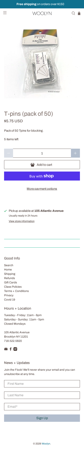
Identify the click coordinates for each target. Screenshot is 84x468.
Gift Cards (10, 282)
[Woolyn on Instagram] (15, 349)
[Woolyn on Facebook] (10, 349)
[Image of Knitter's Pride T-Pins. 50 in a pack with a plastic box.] (42, 60)
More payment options (42, 188)
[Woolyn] (42, 13)
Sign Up (42, 418)
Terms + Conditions (16, 291)
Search (8, 265)
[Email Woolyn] (6, 349)
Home (8, 269)
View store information (21, 221)
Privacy (8, 295)
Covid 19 (9, 299)
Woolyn (46, 443)
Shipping (9, 273)
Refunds (9, 278)
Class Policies (13, 286)
